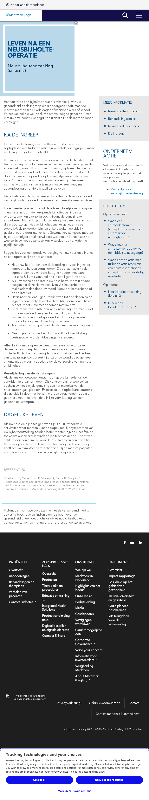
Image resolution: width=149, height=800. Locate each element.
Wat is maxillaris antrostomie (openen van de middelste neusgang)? (125, 249)
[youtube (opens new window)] (131, 543)
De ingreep (116, 134)
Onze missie (83, 596)
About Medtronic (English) (87, 678)
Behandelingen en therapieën (21, 584)
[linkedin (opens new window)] (139, 543)
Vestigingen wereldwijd (83, 622)
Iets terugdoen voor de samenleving (118, 620)
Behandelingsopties (122, 119)
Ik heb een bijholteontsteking (120, 305)
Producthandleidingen (56, 618)
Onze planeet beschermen (118, 608)
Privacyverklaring (68, 703)
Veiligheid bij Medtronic (84, 668)
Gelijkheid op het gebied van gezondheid (120, 586)
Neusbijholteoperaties (123, 126)
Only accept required (109, 780)
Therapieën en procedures (52, 588)
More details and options (74, 791)
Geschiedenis (84, 614)
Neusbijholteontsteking (124, 111)
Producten (49, 579)
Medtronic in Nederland (84, 578)
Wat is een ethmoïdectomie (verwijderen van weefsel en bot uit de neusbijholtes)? (125, 229)
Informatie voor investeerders (86, 658)
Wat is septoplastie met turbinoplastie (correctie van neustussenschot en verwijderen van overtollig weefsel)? (126, 268)
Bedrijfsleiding (85, 602)
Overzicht (16, 570)
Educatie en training (55, 595)
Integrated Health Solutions (54, 608)
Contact (134, 703)
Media (79, 608)
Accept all (39, 780)
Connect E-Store (53, 635)
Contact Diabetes (21, 602)
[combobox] (26, 5)
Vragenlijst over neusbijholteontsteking (127, 191)
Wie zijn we (83, 570)
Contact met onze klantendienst (117, 714)
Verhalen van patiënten (18, 594)
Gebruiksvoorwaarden (104, 703)
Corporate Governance (83, 642)
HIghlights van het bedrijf (87, 588)
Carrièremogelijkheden (88, 632)
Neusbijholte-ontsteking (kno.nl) (124, 294)
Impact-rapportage (121, 576)
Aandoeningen (19, 576)
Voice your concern (88, 650)
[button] (139, 12)
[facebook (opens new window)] (123, 543)
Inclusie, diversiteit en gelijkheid (120, 598)
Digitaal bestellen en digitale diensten (55, 628)
